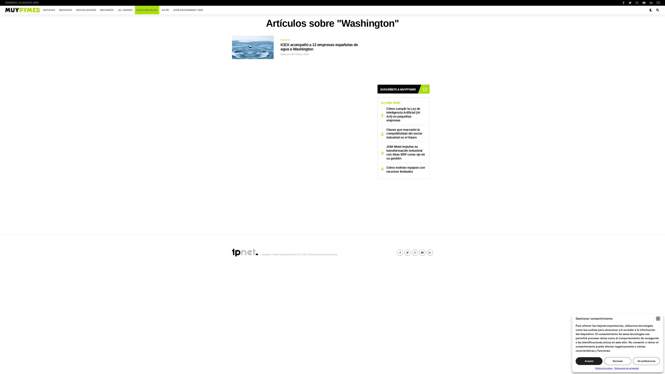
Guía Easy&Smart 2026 (188, 10)
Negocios (65, 10)
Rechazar (618, 361)
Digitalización (86, 10)
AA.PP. (165, 10)
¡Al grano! (125, 10)
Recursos (107, 10)
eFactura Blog (147, 10)
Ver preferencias (646, 361)
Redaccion (286, 54)
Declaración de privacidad (626, 368)
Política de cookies (604, 368)
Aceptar (589, 361)
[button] (658, 318)
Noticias (49, 10)
